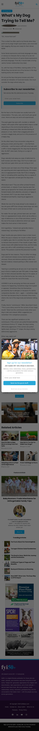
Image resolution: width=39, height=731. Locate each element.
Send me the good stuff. (20, 383)
